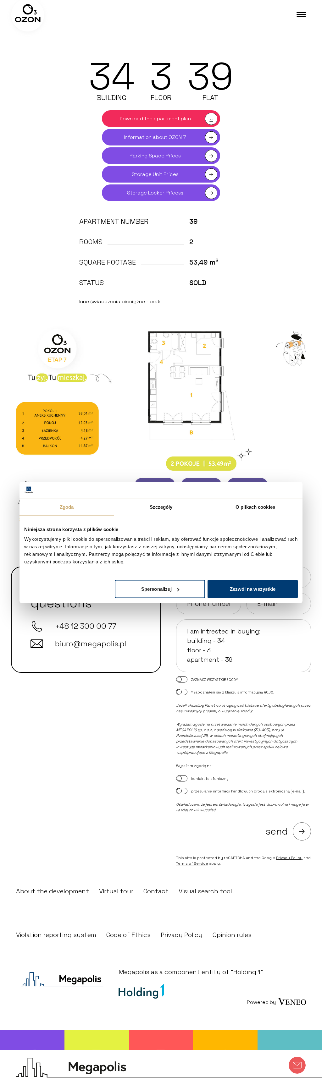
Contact (156, 891)
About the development (52, 891)
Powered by (261, 1002)
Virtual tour (116, 891)
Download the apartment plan (155, 118)
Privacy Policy (289, 857)
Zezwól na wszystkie (253, 589)
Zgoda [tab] (67, 506)
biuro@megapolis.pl (90, 644)
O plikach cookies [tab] (255, 506)
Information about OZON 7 (155, 137)
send (277, 831)
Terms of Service (192, 863)
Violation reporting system (56, 935)
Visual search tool (205, 891)
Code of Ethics (128, 935)
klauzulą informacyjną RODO (249, 692)
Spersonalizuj (156, 589)
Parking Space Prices (155, 155)
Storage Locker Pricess (155, 192)
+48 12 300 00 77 (85, 626)
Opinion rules (232, 935)
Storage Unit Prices (155, 174)
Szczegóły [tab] (161, 506)
